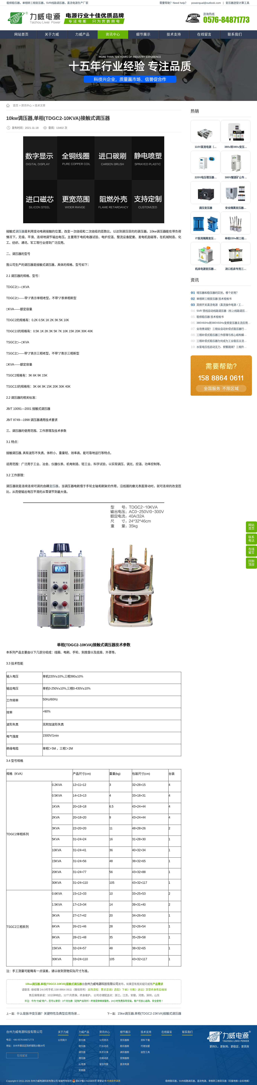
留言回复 (103, 1064)
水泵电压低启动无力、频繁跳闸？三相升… (222, 346)
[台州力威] (67, 18)
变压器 (54, 486)
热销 (195, 111)
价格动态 (103, 1058)
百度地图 (233, 1081)
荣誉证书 (101, 1081)
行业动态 (103, 1046)
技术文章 (40, 105)
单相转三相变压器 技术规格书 (214, 298)
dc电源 (82, 1064)
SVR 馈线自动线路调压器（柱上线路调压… (222, 310)
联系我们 (235, 34)
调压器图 (124, 1052)
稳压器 (82, 1046)
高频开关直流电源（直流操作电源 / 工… (220, 304)
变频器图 (124, 1058)
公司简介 (62, 1040)
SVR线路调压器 (187, 1081)
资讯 (195, 280)
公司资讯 (103, 1040)
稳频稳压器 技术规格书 (210, 316)
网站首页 (21, 34)
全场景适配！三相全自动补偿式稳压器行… (222, 328)
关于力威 (52, 34)
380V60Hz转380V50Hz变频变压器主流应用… (223, 322)
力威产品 (82, 34)
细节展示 (143, 34)
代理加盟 (145, 1046)
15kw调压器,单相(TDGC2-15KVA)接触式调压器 (149, 1013)
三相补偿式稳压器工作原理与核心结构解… (222, 334)
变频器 (82, 1070)
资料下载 (145, 1040)
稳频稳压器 (171, 1081)
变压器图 (124, 1040)
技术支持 (174, 34)
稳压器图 (124, 1046)
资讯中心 (113, 34)
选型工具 (145, 1052)
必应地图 (244, 1081)
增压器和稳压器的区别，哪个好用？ (218, 292)
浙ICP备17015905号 (86, 1081)
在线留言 (204, 34)
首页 (15, 105)
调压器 (20, 231)
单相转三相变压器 (217, 1081)
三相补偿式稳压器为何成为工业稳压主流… (222, 340)
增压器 (82, 1058)
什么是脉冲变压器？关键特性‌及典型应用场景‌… (48, 1013)
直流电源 (124, 1064)
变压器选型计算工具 (237, 2)
